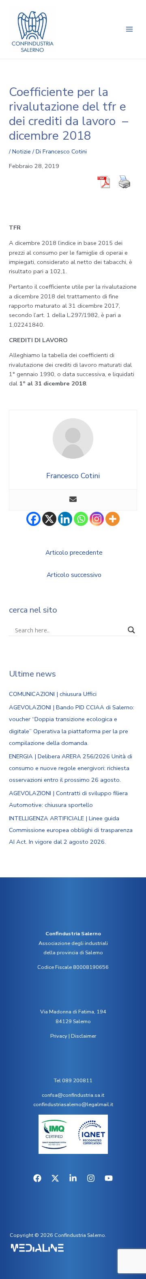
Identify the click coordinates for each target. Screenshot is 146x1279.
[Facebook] (33, 519)
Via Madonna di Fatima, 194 (73, 1011)
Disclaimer (83, 1036)
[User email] (73, 500)
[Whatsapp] (81, 519)
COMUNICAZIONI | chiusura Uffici (53, 694)
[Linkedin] (65, 519)
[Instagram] (97, 519)
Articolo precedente (74, 552)
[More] (112, 519)
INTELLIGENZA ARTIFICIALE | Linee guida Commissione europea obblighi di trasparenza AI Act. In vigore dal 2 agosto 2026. (71, 830)
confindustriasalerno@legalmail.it (73, 1104)
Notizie (21, 151)
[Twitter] (55, 1178)
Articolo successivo (74, 574)
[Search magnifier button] (131, 630)
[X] (49, 519)
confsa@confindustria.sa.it (73, 1095)
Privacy (58, 1036)
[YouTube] (109, 1178)
